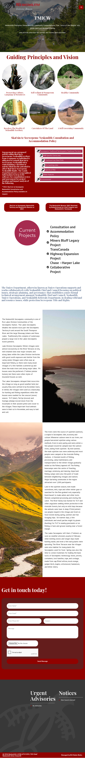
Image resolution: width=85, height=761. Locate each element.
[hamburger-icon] (81, 7)
